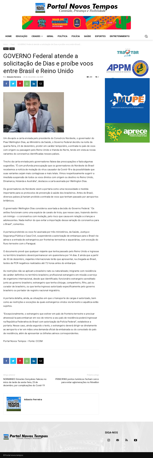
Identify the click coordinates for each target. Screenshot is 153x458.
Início (5, 44)
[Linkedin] (34, 84)
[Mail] (117, 440)
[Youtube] (135, 440)
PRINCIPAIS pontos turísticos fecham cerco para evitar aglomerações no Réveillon (77, 381)
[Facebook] (6, 84)
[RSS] (126, 440)
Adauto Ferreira (14, 77)
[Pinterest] (20, 84)
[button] (146, 36)
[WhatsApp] (27, 84)
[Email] (41, 84)
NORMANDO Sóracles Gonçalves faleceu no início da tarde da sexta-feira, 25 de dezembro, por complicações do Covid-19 (24, 382)
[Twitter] (13, 84)
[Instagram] (108, 440)
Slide (12, 49)
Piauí (13, 44)
